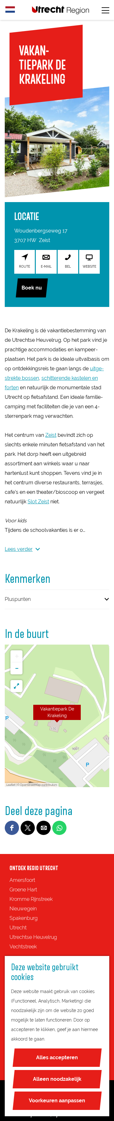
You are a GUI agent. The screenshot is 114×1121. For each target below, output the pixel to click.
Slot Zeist (38, 502)
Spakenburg (24, 918)
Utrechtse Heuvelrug (33, 937)
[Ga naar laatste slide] (14, 173)
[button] (57, 716)
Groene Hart (23, 890)
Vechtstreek (23, 947)
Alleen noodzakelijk (57, 1079)
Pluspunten (18, 599)
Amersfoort (22, 880)
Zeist (50, 435)
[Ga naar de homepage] (60, 10)
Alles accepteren (57, 1057)
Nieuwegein (23, 909)
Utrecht (18, 928)
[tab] (40, 174)
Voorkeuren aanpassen (57, 1101)
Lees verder (19, 549)
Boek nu (32, 288)
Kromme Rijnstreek (31, 899)
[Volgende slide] (99, 173)
